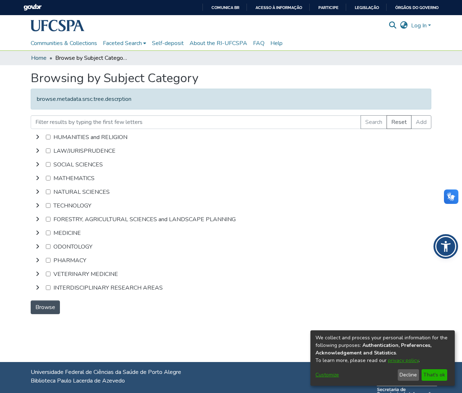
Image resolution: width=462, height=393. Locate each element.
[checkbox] (48, 137)
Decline (408, 374)
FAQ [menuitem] (259, 43)
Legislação (367, 7)
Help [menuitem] (276, 43)
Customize (327, 374)
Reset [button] (399, 122)
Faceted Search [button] (122, 43)
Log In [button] (419, 26)
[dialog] (382, 358)
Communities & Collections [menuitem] (64, 43)
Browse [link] (45, 307)
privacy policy (403, 360)
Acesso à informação (279, 7)
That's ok (434, 374)
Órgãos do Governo (417, 7)
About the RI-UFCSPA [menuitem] (218, 43)
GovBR (32, 7)
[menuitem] (124, 43)
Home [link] (39, 58)
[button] (57, 25)
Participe (328, 7)
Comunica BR (225, 7)
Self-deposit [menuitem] (168, 43)
